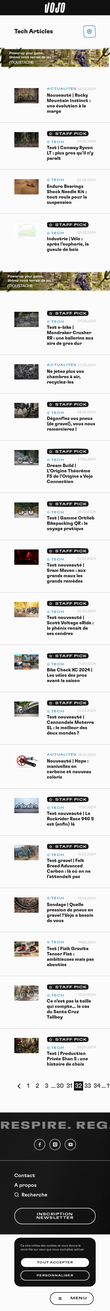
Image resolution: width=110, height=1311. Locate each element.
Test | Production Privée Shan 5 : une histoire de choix (67, 1059)
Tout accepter (55, 1262)
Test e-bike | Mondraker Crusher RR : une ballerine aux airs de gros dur (70, 335)
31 (69, 1086)
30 (60, 1086)
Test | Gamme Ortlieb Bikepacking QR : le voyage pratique (70, 523)
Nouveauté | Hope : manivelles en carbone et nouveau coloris (69, 769)
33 (87, 1086)
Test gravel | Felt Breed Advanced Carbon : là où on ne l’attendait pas (69, 868)
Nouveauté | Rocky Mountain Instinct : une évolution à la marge (69, 103)
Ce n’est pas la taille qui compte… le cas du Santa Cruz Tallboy (69, 1009)
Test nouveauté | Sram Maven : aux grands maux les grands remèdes (66, 573)
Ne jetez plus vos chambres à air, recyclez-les (65, 377)
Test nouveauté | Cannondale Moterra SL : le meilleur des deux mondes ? (70, 725)
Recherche (34, 1194)
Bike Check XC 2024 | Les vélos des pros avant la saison (69, 675)
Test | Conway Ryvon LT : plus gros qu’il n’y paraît (70, 153)
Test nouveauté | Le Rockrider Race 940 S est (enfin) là (70, 819)
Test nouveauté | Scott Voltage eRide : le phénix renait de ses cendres (70, 625)
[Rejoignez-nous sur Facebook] (39, 1144)
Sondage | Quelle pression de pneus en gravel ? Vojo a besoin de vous (70, 913)
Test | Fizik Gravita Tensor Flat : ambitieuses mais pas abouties (70, 957)
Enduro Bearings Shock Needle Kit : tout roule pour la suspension (67, 194)
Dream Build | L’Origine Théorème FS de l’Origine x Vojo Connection (70, 473)
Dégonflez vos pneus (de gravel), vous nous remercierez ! (71, 424)
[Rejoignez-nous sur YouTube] (70, 1144)
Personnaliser (55, 1275)
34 (97, 1086)
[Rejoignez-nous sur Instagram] (55, 1144)
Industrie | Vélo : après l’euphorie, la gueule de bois (68, 244)
